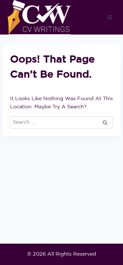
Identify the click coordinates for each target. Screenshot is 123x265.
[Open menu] (109, 17)
